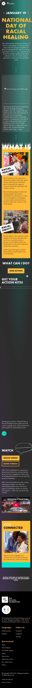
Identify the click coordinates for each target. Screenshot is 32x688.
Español (4, 634)
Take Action (16, 270)
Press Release (6, 648)
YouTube (18, 637)
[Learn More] (4, 433)
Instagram (19, 634)
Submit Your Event (7, 659)
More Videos (10, 463)
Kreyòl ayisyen (6, 631)
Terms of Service (7, 679)
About (3, 645)
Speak (4, 653)
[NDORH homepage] (10, 3)
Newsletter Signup (7, 650)
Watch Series (10, 458)
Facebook (19, 631)
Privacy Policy (6, 682)
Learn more (25, 622)
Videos (4, 665)
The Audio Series (7, 662)
